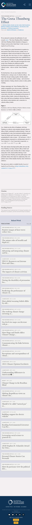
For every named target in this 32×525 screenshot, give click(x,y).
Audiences (21, 30)
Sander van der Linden (16, 25)
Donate (16, 522)
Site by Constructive (16, 512)
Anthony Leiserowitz (13, 28)
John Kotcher (22, 26)
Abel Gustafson (26, 25)
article (7, 40)
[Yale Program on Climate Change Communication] (16, 502)
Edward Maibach (15, 26)
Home (2, 12)
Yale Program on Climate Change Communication (8, 5)
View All (29, 223)
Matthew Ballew (6, 25)
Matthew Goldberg (5, 26)
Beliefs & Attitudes (11, 30)
